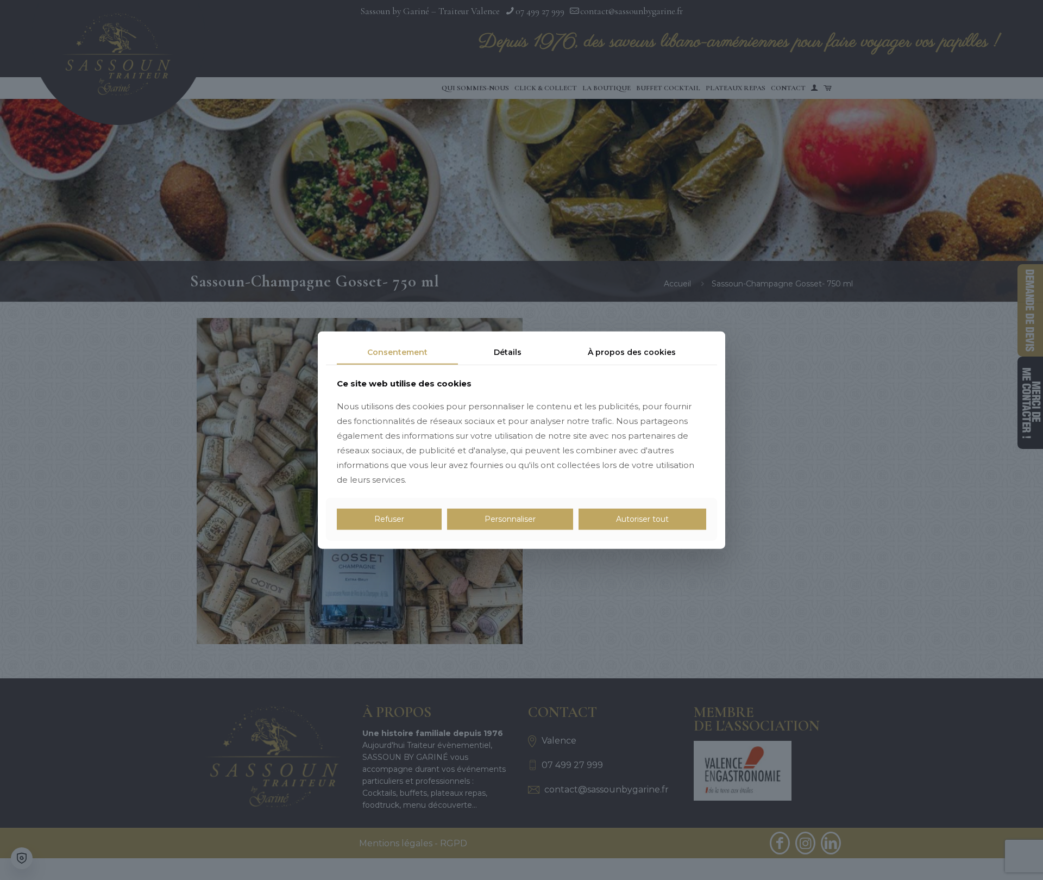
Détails (508, 352)
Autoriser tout (642, 519)
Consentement (397, 352)
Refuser (389, 519)
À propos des (632, 352)
